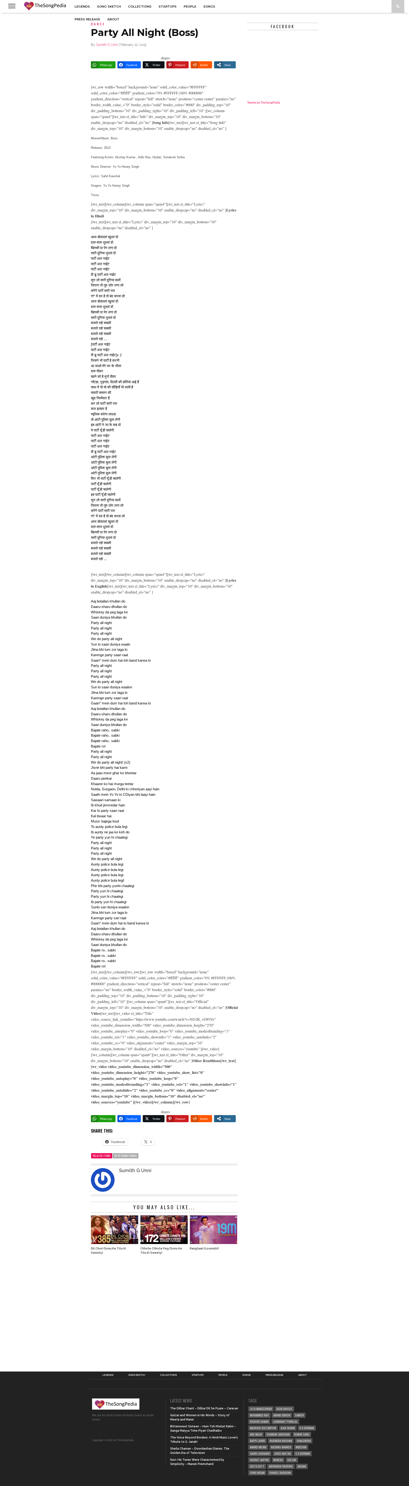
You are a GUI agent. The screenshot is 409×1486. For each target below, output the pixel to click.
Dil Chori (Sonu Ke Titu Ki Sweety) (108, 1250)
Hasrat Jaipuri (259, 1460)
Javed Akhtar (282, 1453)
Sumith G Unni (107, 45)
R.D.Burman (306, 1428)
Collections (139, 6)
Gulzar (291, 1460)
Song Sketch (109, 6)
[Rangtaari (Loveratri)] (213, 1243)
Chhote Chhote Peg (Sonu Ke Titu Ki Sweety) (161, 1250)
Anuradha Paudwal (281, 1466)
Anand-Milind (258, 1447)
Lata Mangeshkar (261, 1409)
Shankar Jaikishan (278, 1434)
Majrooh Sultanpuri (263, 1428)
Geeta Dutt (257, 1466)
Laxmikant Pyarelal (285, 1422)
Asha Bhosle (284, 1409)
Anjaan (302, 1466)
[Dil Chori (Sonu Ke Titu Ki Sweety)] (114, 1243)
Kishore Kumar (259, 1422)
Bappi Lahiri (257, 1441)
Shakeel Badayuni (280, 1473)
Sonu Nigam (257, 1473)
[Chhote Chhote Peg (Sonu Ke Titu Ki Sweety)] (164, 1243)
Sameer (299, 1415)
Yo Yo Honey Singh (125, 1156)
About (113, 19)
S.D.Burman (302, 1453)
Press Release (87, 19)
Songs (209, 6)
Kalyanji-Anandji (281, 1447)
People (190, 6)
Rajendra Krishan (281, 1441)
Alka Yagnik (288, 1428)
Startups (168, 6)
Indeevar (301, 1447)
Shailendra (304, 1441)
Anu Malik (256, 1434)
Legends (82, 6)
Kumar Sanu (301, 1434)
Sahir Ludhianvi (260, 1453)
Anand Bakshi (281, 1415)
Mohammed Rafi (259, 1415)
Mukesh (278, 1460)
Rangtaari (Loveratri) (204, 1248)
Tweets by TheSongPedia (263, 102)
